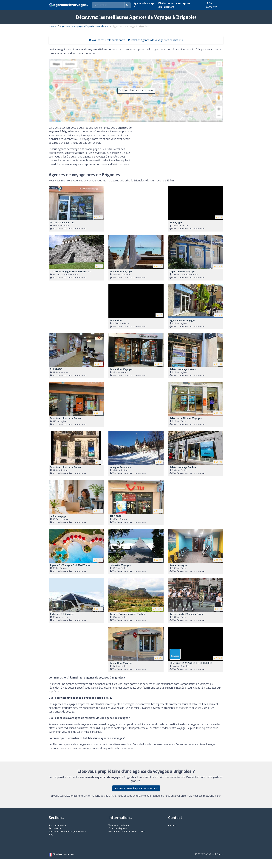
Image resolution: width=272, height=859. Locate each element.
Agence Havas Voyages (182, 320)
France (53, 26)
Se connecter (211, 5)
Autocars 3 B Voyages (62, 614)
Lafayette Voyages (120, 565)
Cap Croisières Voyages (183, 271)
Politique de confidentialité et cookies (126, 831)
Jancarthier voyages (121, 369)
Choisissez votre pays (63, 854)
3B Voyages (176, 222)
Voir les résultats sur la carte (136, 90)
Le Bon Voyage (58, 516)
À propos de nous (57, 825)
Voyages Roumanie (120, 467)
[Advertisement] (180, 148)
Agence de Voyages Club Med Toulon (70, 565)
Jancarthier (116, 320)
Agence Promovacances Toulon (127, 614)
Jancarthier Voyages (121, 271)
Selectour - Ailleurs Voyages (186, 418)
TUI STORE (56, 369)
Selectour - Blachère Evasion (66, 418)
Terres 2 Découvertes (62, 222)
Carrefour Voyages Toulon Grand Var (71, 271)
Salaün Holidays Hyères (183, 369)
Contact (172, 825)
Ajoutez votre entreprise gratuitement (174, 5)
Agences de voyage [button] (144, 3)
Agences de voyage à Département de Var (84, 26)
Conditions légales (117, 828)
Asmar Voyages (178, 565)
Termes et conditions (118, 825)
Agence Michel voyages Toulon (187, 614)
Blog (51, 834)
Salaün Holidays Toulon (183, 467)
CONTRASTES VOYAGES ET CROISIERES (191, 663)
